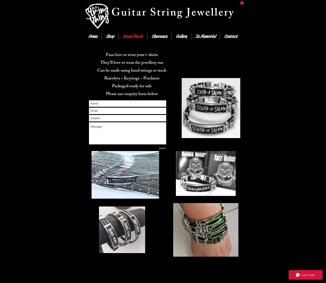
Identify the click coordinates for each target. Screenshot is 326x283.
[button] (242, 2)
